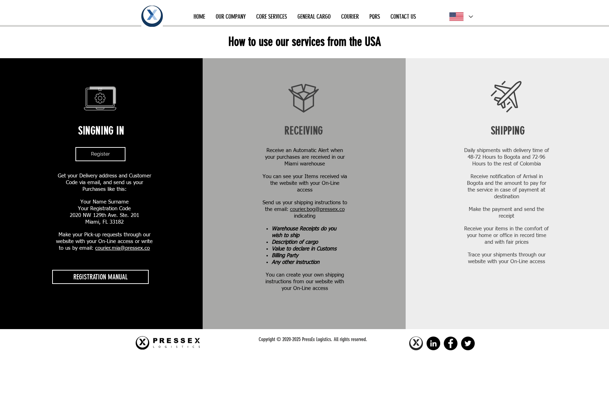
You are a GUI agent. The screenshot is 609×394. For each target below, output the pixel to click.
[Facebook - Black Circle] (450, 343)
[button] (230, 16)
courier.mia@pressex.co (122, 248)
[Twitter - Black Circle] (468, 343)
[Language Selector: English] (460, 16)
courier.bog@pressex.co (317, 209)
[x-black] (416, 343)
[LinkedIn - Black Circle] (433, 343)
